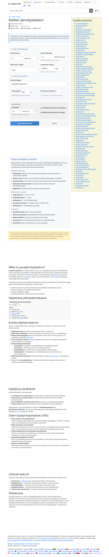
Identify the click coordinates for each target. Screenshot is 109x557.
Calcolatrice (37, 549)
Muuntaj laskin (80, 149)
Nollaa (54, 123)
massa (31, 340)
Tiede (13, 17)
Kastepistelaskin (81, 46)
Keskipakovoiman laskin (83, 99)
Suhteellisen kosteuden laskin (85, 93)
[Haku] (91, 11)
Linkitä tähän (26, 28)
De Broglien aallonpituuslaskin (85, 103)
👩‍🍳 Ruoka (78, 2)
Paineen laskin (80, 40)
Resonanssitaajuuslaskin (84, 120)
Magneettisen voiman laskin (85, 136)
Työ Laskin (79, 28)
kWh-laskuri (79, 188)
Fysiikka (18, 17)
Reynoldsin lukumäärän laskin (85, 95)
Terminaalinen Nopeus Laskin (85, 114)
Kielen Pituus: (15, 53)
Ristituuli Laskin (81, 161)
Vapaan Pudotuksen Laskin (84, 87)
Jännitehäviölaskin (81, 26)
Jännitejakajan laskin (82, 173)
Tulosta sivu (14, 26)
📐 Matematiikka (49, 2)
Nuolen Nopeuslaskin (82, 75)
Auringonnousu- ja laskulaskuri (86, 122)
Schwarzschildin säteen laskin (85, 128)
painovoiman (54, 356)
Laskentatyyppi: (15, 80)
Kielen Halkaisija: (46, 53)
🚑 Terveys (37, 2)
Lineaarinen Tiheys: (47, 65)
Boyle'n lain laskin (81, 42)
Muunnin (37, 544)
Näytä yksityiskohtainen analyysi (53, 112)
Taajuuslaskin (80, 56)
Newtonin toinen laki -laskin (85, 147)
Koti (10, 17)
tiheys (22, 318)
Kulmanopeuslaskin (82, 130)
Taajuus (14, 314)
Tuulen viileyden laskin (83, 181)
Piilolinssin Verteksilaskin (84, 30)
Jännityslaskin (80, 97)
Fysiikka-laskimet (46, 538)
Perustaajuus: (16, 91)
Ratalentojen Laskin (82, 126)
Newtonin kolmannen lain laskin (86, 116)
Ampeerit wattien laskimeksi (85, 69)
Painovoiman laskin (82, 79)
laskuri (29, 277)
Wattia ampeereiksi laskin (84, 67)
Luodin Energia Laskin (83, 38)
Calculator (73, 549)
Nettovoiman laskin (82, 58)
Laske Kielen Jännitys (24, 123)
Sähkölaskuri (80, 140)
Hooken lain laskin (82, 144)
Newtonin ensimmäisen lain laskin (87, 134)
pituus (18, 312)
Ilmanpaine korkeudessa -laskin (86, 169)
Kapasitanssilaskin (82, 155)
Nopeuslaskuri (80, 157)
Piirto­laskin (79, 183)
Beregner (27, 549)
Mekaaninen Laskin (82, 179)
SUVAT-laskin (80, 132)
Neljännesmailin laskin (83, 32)
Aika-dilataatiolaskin (82, 91)
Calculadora (48, 549)
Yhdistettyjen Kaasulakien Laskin (86, 83)
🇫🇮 (88, 2)
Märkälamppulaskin (82, 89)
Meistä (10, 544)
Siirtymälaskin (80, 77)
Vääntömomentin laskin (83, 81)
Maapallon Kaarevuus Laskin (85, 34)
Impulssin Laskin (81, 62)
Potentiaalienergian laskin (84, 73)
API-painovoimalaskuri (83, 153)
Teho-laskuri (80, 175)
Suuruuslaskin (80, 159)
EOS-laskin (79, 171)
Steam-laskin (80, 177)
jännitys (56, 277)
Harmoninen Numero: (48, 91)
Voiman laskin (80, 50)
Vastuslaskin (80, 112)
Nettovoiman (25, 481)
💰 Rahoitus (27, 2)
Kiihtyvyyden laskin (82, 44)
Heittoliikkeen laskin (82, 48)
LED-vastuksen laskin (82, 165)
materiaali (29, 337)
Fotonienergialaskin (82, 167)
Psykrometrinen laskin (83, 118)
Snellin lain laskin (81, 106)
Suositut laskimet (19, 544)
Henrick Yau (18, 24)
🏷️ (95, 2)
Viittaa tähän (14, 28)
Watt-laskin (79, 65)
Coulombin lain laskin (82, 110)
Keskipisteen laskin (82, 151)
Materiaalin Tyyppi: (17, 65)
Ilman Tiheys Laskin (82, 138)
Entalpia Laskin (80, 85)
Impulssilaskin (80, 108)
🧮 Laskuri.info (14, 4)
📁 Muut (61, 2)
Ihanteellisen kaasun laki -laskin (86, 52)
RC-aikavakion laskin (82, 185)
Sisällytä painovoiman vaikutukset (54, 108)
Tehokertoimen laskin (83, 142)
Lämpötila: (15, 107)
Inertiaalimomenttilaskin (84, 124)
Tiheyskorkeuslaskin (82, 36)
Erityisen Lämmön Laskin (84, 71)
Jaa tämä (38, 28)
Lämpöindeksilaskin (82, 24)
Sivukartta (29, 544)
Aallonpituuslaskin (82, 60)
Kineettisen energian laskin (84, 54)
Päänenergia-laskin (82, 163)
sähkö (16, 411)
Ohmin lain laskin (81, 101)
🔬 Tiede (69, 2)
